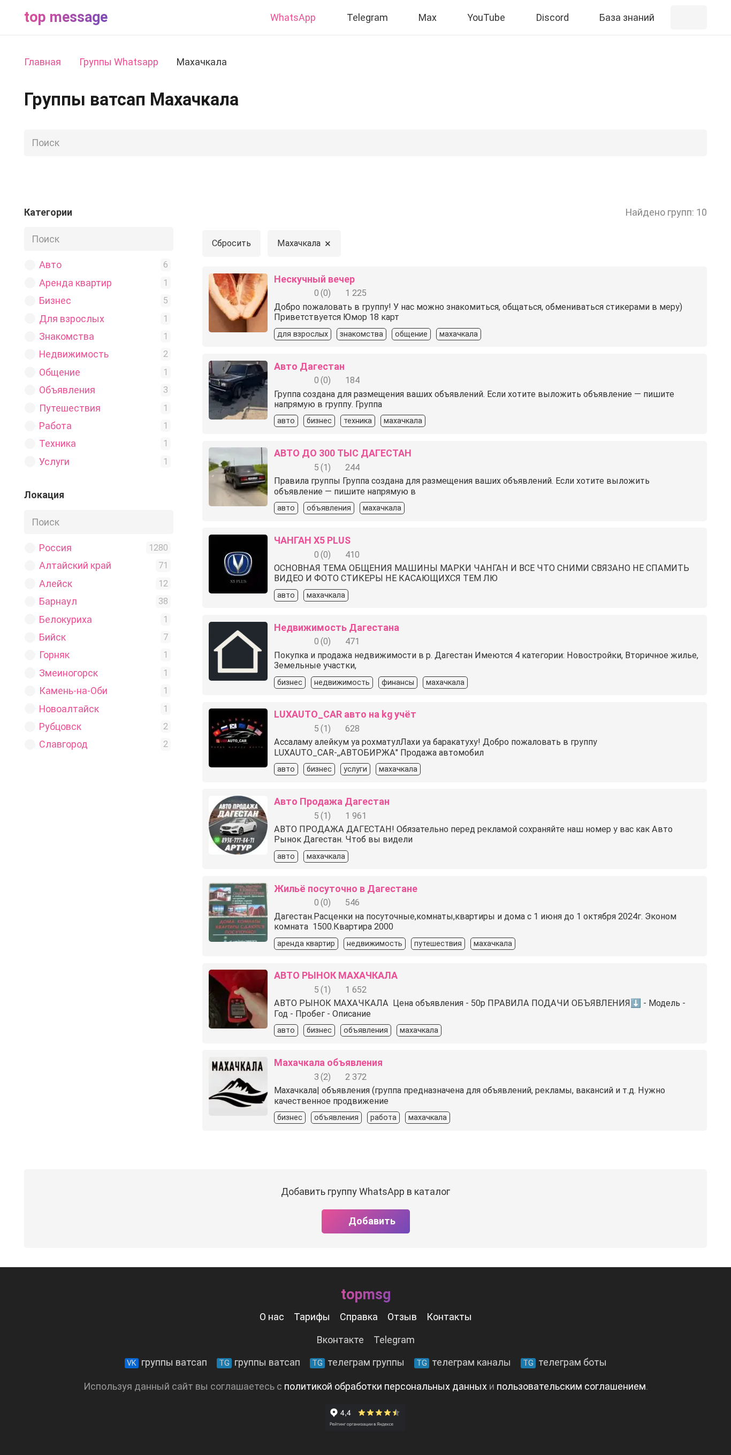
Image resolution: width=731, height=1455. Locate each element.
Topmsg (366, 1294)
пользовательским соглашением (571, 1386)
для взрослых (302, 334)
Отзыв (402, 1316)
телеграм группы (358, 1362)
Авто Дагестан (309, 366)
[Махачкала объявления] (238, 1064)
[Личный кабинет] (689, 17)
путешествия (438, 943)
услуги (355, 769)
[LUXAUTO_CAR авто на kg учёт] (238, 716)
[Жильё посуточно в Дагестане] (238, 890)
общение (411, 334)
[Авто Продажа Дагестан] (238, 803)
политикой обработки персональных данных (385, 1386)
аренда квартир (306, 943)
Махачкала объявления (328, 1062)
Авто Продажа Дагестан (332, 801)
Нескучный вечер (314, 279)
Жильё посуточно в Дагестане (345, 888)
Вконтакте (340, 1339)
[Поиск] (695, 143)
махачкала (458, 334)
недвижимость (342, 682)
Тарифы (312, 1316)
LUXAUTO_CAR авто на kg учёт (345, 714)
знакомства (361, 334)
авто (286, 420)
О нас (272, 1316)
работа (383, 1117)
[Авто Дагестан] (238, 368)
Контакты (449, 1316)
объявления (329, 508)
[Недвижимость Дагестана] (238, 629)
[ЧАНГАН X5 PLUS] (238, 542)
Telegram (394, 1339)
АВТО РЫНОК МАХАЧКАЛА (336, 975)
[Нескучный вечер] (238, 281)
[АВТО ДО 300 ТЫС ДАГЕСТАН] (238, 455)
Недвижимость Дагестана (336, 627)
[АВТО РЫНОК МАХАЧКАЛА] (238, 977)
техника (358, 420)
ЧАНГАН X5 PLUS (312, 540)
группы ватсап (167, 1362)
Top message (66, 17)
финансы (398, 682)
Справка (359, 1316)
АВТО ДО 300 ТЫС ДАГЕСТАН (343, 453)
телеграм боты (565, 1362)
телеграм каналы (463, 1362)
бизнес (319, 420)
